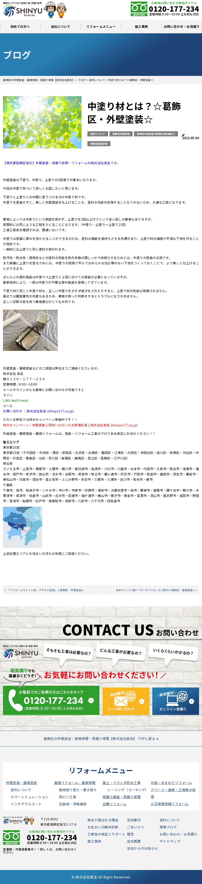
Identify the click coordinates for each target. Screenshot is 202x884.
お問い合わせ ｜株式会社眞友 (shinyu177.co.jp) (38, 411)
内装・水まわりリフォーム (171, 782)
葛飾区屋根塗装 (99, 143)
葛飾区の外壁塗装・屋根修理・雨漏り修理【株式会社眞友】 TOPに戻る (100, 738)
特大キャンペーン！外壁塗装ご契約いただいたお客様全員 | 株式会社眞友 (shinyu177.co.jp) (70, 425)
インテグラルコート (26, 803)
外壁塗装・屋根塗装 (21, 782)
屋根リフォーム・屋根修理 (74, 782)
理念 (130, 834)
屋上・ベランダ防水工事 (122, 782)
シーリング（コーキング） (128, 789)
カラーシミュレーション (30, 796)
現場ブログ (168, 826)
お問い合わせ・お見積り (182, 26)
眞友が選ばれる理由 (103, 819)
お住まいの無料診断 (103, 826)
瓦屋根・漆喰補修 (73, 803)
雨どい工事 (67, 796)
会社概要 (134, 841)
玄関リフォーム (115, 803)
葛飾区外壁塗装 (121, 133)
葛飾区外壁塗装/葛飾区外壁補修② (156, 133)
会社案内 (134, 819)
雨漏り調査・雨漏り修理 (122, 796)
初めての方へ (20, 26)
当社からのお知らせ (142, 848)
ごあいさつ (135, 826)
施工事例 (141, 26)
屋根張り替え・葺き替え (78, 789)
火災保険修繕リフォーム (170, 803)
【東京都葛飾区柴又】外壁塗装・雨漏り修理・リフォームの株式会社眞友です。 (61, 162)
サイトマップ (170, 841)
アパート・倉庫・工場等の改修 (173, 793)
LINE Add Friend (15, 400)
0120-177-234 (174, 8)
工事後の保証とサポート (106, 834)
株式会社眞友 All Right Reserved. (103, 876)
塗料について (97, 133)
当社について (60, 26)
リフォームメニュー (101, 26)
